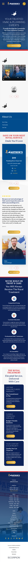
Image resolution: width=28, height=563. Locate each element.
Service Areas (14, 528)
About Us (14, 515)
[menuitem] (14, 549)
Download (15, 173)
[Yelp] (8, 538)
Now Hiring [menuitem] (4, 122)
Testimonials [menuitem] (5, 124)
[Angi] (14, 538)
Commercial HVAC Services (14, 522)
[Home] (13, 3)
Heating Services (14, 519)
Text (15, 168)
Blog (14, 532)
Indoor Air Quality (14, 520)
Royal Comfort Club (14, 526)
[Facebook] (5, 538)
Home (14, 513)
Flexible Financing (14, 524)
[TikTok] (22, 538)
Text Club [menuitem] (4, 127)
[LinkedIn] (19, 538)
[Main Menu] (3, 4)
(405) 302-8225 (14, 481)
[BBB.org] (11, 538)
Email (15, 170)
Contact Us (14, 530)
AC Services (14, 517)
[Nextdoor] (16, 538)
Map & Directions (14, 490)
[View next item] (16, 96)
